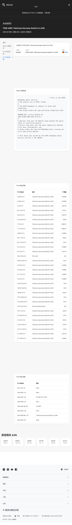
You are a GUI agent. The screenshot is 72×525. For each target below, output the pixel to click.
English (66, 469)
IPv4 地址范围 (6, 53)
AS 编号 (17, 50)
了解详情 (47, 13)
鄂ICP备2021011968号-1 (31, 516)
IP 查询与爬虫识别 (11, 510)
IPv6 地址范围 (6, 58)
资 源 (36, 6)
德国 (66, 52)
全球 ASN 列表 (7, 32)
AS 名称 (27, 50)
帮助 (18, 516)
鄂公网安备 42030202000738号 (52, 516)
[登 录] (69, 5)
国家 (63, 50)
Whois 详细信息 (7, 47)
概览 (4, 42)
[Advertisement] (37, 72)
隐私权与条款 (7, 516)
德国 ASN (16, 32)
